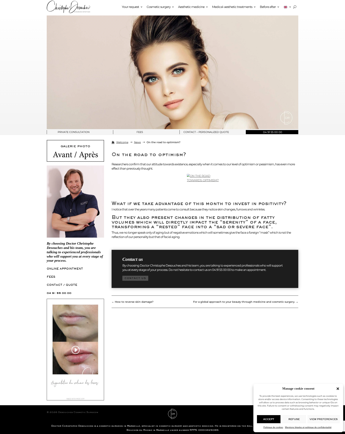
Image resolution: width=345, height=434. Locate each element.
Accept (268, 419)
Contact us (135, 278)
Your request (130, 7)
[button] (338, 388)
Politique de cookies (273, 427)
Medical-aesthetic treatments (232, 7)
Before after (268, 7)
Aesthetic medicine (191, 7)
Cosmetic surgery (159, 7)
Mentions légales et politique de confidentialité (308, 427)
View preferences (324, 419)
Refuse (294, 419)
